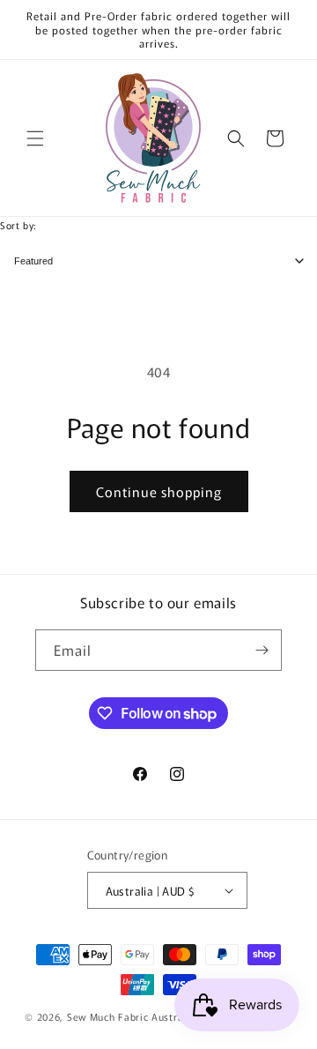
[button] (35, 138)
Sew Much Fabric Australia (131, 1016)
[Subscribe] (261, 650)
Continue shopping (159, 491)
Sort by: (18, 225)
